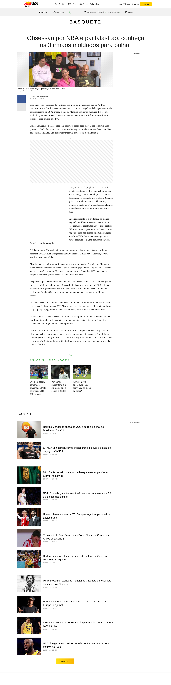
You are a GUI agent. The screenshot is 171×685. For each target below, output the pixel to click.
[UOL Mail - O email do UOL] (126, 4)
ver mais (63, 661)
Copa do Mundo (113, 12)
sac (120, 4)
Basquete (86, 21)
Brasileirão (101, 12)
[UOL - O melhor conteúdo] (31, 4)
